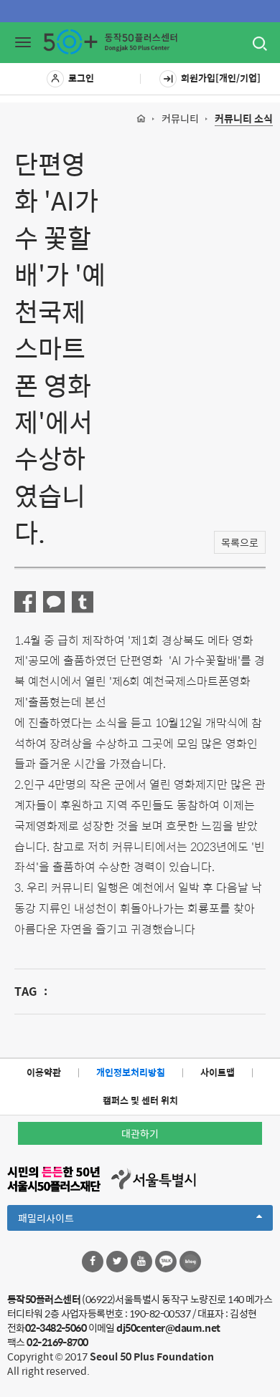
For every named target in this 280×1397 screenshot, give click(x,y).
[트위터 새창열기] (117, 1261)
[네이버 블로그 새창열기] (190, 1261)
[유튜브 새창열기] (141, 1261)
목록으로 (239, 542)
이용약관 (44, 1072)
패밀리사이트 (70, 1220)
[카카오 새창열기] (166, 1261)
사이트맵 (217, 1072)
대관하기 (140, 1133)
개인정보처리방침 (130, 1072)
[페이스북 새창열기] (92, 1261)
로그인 (81, 77)
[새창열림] (25, 602)
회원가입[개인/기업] (221, 77)
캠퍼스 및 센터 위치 (140, 1100)
